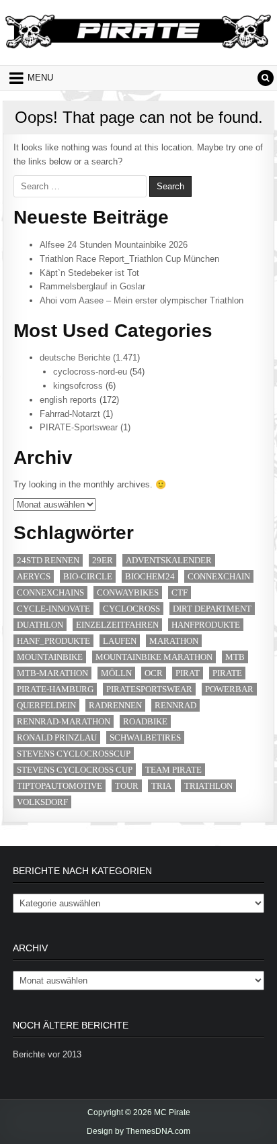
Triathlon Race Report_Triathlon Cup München (129, 259)
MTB (235, 657)
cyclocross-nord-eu (90, 372)
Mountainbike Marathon (153, 657)
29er (102, 560)
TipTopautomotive (59, 786)
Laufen (119, 641)
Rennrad (175, 705)
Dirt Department (212, 609)
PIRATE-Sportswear (79, 427)
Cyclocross (131, 609)
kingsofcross (78, 386)
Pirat (187, 673)
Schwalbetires (145, 737)
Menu (40, 78)
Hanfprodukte (205, 625)
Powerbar (229, 689)
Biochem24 (150, 576)
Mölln (116, 673)
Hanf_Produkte (53, 641)
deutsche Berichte (75, 357)
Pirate (227, 673)
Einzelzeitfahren (117, 625)
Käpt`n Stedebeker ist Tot (89, 273)
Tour (126, 786)
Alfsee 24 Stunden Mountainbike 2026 (114, 245)
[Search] (266, 78)
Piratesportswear (149, 689)
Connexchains (50, 592)
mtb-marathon (52, 673)
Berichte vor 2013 (47, 1054)
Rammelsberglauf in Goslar (92, 286)
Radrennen (115, 705)
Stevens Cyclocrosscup (73, 754)
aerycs (33, 576)
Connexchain (219, 576)
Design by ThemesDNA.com (138, 1131)
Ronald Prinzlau (57, 737)
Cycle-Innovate (53, 609)
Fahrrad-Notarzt (70, 414)
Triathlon (208, 786)
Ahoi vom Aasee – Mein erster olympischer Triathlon (141, 300)
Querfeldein (46, 705)
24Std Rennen (48, 560)
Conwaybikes (128, 592)
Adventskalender (169, 560)
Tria (161, 786)
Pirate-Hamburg (55, 689)
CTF (179, 592)
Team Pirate (173, 770)
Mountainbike (50, 657)
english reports (68, 400)
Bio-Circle (87, 576)
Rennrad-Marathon (63, 721)
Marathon (173, 641)
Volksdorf (42, 802)
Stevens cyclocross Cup (74, 770)
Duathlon (40, 625)
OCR (154, 673)
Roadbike (145, 721)
